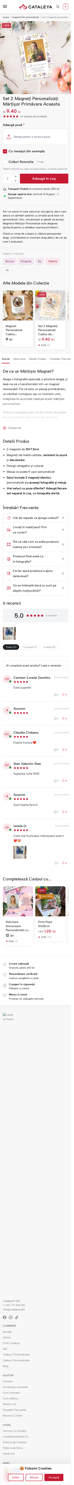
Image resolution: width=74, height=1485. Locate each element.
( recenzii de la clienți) (33, 116)
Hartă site (9, 1453)
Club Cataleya (11, 1343)
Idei (5, 1348)
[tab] (6, 358)
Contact (8, 1381)
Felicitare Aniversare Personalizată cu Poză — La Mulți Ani (17, 926)
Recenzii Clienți (12, 1415)
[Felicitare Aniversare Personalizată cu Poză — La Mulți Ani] (18, 901)
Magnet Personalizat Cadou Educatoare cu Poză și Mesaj (16, 330)
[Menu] (8, 6)
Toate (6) (11, 647)
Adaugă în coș (44, 178)
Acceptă (54, 1477)
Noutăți (7, 1331)
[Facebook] (6, 1317)
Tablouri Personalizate (16, 1360)
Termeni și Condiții (15, 1431)
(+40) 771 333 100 (14, 1305)
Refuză (34, 1477)
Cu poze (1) (30, 647)
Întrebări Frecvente (14, 1410)
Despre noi (9, 1404)
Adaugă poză (14, 125)
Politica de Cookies (15, 1442)
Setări (16, 1477)
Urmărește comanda (15, 1387)
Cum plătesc (10, 1398)
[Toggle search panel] (58, 6)
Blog (5, 1366)
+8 (7, 270)
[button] (65, 6)
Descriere (19, 359)
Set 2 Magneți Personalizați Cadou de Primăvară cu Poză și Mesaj (47, 330)
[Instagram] (12, 1317)
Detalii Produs (37, 359)
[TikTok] (18, 1317)
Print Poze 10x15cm (45, 924)
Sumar (6, 359)
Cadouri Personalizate (16, 1354)
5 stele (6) (49, 647)
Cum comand (11, 1392)
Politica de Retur (13, 1448)
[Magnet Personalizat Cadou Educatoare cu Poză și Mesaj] (18, 305)
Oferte (7, 1337)
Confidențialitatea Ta (15, 1436)
